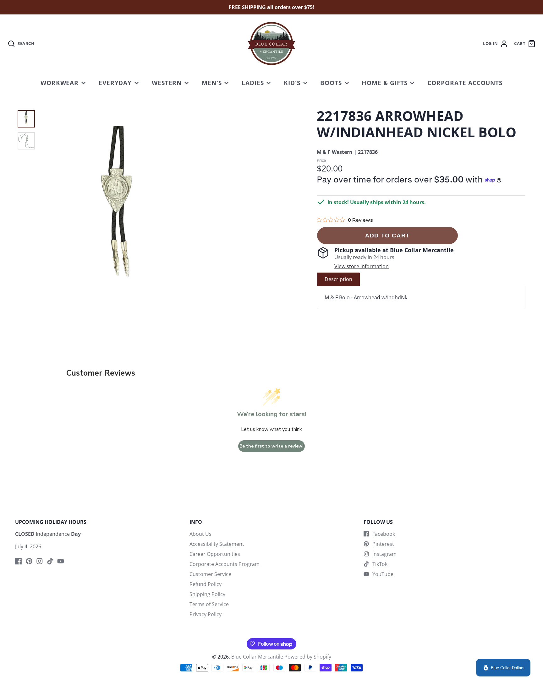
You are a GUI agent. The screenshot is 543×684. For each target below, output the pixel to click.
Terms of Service (209, 604)
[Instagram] (39, 561)
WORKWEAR (60, 83)
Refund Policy (205, 584)
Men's (212, 83)
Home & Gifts (385, 83)
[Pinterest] (29, 561)
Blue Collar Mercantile (257, 656)
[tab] (338, 279)
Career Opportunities (214, 554)
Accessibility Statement (216, 543)
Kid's (292, 83)
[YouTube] (60, 561)
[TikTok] (50, 561)
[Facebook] (18, 561)
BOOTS (331, 83)
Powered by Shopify (307, 656)
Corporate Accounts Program (224, 564)
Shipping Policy (207, 594)
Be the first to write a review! (271, 446)
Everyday (115, 83)
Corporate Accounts (464, 83)
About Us (200, 533)
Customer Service (210, 574)
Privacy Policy (205, 614)
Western (167, 83)
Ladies (253, 83)
